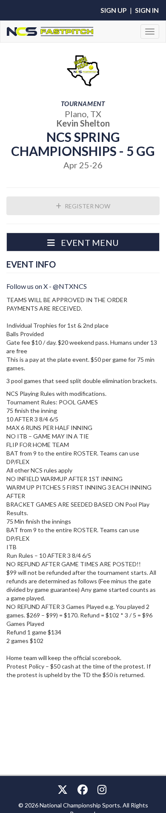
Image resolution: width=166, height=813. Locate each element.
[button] (83, 242)
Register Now (86, 206)
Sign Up (113, 10)
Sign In (147, 10)
